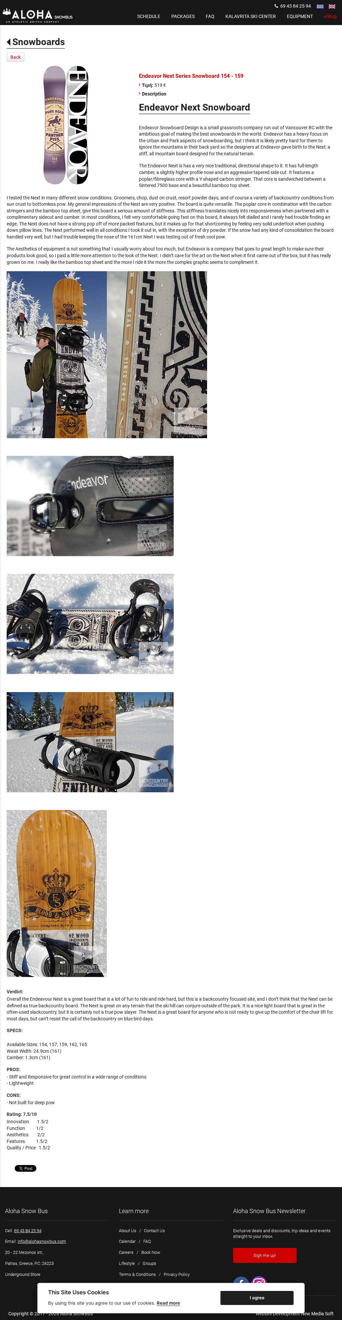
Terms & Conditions (137, 1274)
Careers (126, 1252)
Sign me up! (264, 1255)
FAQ (147, 1241)
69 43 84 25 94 (294, 6)
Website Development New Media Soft (294, 1313)
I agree (257, 1297)
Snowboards (38, 41)
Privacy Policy (177, 1274)
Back (15, 57)
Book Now (150, 1252)
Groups (149, 1263)
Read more (168, 1303)
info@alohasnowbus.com (42, 1241)
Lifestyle (127, 1263)
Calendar (127, 1241)
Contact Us (154, 1230)
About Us (127, 1230)
